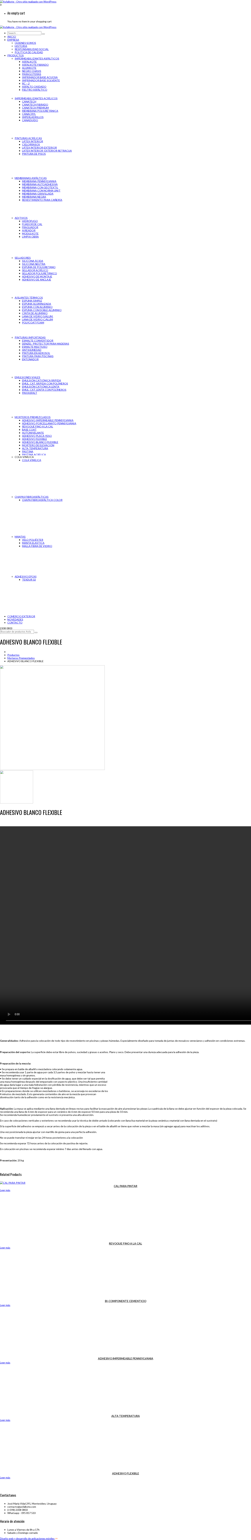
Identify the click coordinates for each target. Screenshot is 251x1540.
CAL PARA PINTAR (125, 1186)
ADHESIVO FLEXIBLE (125, 1473)
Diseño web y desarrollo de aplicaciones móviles (27, 1538)
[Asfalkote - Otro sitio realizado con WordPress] (28, 1)
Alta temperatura (125, 1416)
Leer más (5, 1190)
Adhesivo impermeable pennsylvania (125, 1358)
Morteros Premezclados (21, 658)
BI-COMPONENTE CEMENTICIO (125, 1301)
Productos (13, 654)
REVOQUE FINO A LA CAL (125, 1243)
